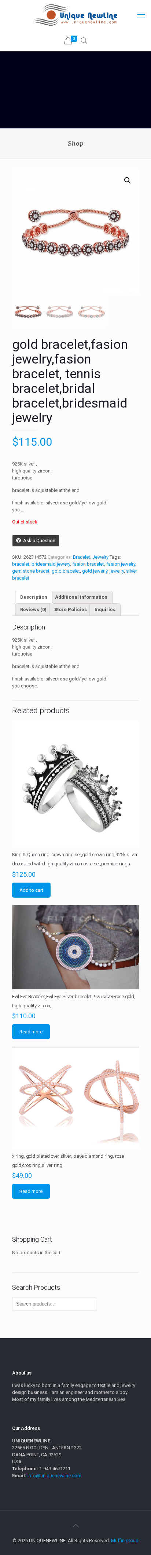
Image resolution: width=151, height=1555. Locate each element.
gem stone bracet (30, 571)
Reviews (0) (33, 609)
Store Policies (70, 609)
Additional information (81, 597)
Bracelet (81, 557)
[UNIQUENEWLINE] (75, 15)
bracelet (20, 564)
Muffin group (125, 1540)
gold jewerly (94, 571)
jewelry (117, 571)
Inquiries (105, 609)
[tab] (33, 597)
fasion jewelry (120, 564)
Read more (31, 1031)
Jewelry (100, 557)
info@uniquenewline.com (54, 1475)
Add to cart (31, 890)
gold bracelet (66, 571)
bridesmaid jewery (51, 564)
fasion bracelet (88, 564)
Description (33, 597)
